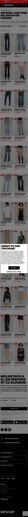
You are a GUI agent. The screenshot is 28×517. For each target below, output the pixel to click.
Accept (14, 268)
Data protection (19, 263)
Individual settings (14, 271)
